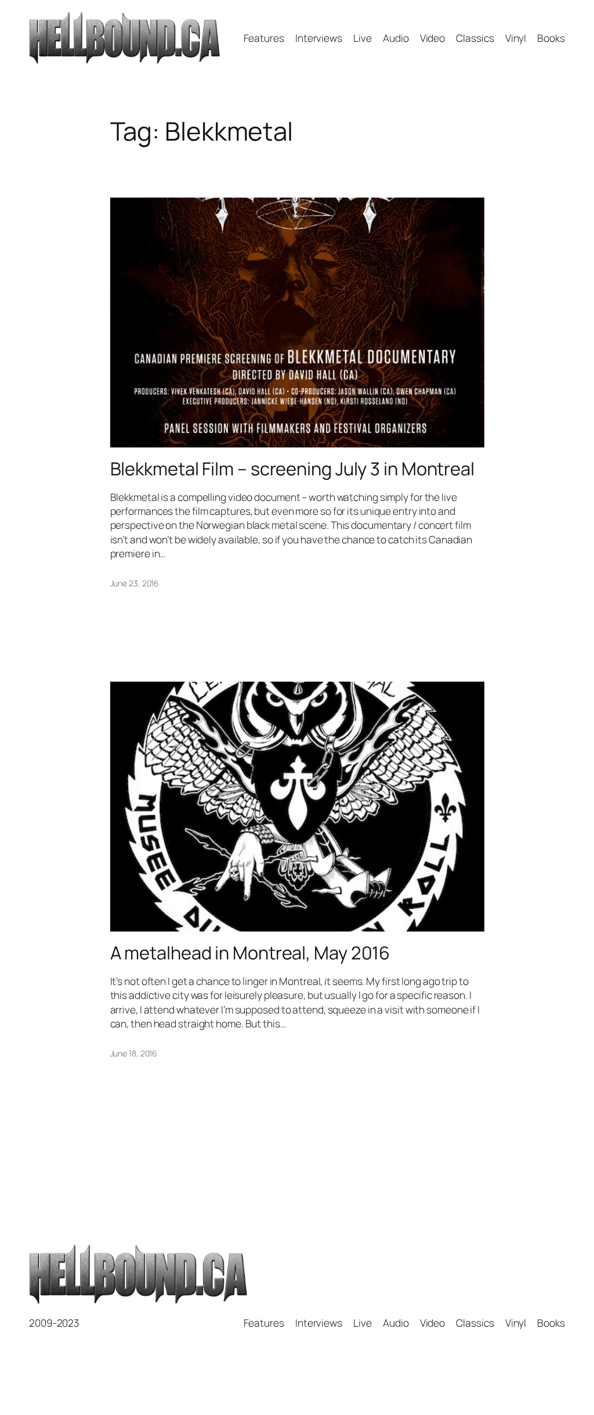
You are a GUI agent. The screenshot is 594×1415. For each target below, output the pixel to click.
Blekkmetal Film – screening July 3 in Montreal (292, 468)
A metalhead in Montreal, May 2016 (250, 953)
